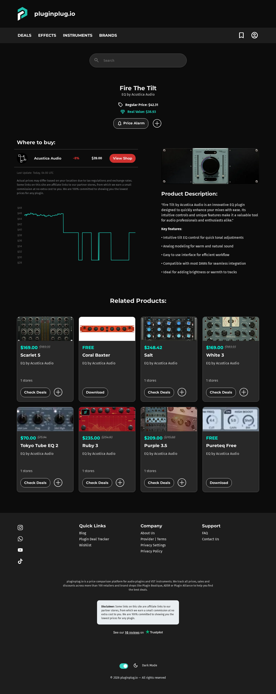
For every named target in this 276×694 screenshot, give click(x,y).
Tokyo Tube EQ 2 (39, 445)
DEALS (24, 35)
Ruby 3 (90, 445)
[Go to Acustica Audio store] (23, 158)
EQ (124, 94)
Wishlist (85, 545)
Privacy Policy (151, 551)
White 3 (215, 355)
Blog (82, 533)
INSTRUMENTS (77, 35)
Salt (148, 355)
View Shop (122, 158)
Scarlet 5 (30, 355)
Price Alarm (131, 123)
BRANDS (108, 35)
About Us (148, 533)
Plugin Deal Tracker (94, 539)
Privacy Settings (153, 545)
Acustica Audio (143, 94)
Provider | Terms (153, 539)
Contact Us (210, 539)
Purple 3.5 (155, 445)
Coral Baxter (96, 355)
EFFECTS (47, 35)
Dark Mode (145, 665)
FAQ (205, 533)
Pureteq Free (221, 445)
